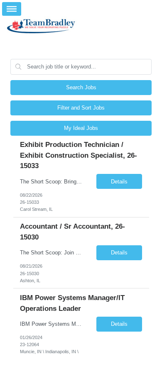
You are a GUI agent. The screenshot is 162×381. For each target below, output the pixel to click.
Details (119, 181)
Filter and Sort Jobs (81, 108)
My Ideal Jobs (81, 128)
